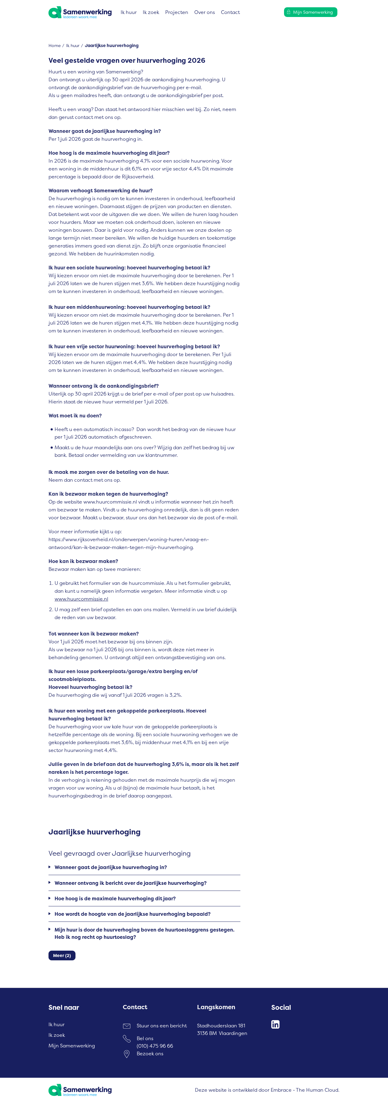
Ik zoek (151, 12)
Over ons (204, 12)
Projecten (176, 12)
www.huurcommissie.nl (81, 598)
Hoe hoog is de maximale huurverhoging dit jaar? (115, 898)
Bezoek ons (150, 1053)
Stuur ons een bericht (162, 1025)
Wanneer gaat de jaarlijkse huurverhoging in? (111, 867)
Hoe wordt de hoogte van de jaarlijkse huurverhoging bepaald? (133, 914)
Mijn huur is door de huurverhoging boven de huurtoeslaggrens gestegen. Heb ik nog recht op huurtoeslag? (144, 933)
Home (54, 45)
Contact (230, 12)
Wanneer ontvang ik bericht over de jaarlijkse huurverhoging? (131, 883)
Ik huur (129, 12)
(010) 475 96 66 (155, 1046)
